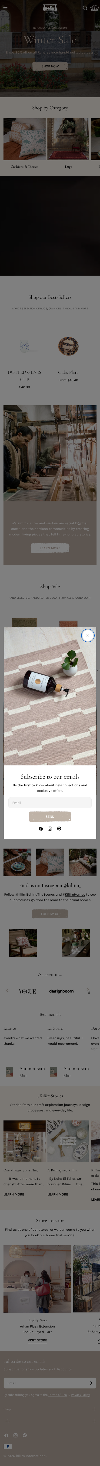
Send (50, 817)
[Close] (87, 635)
